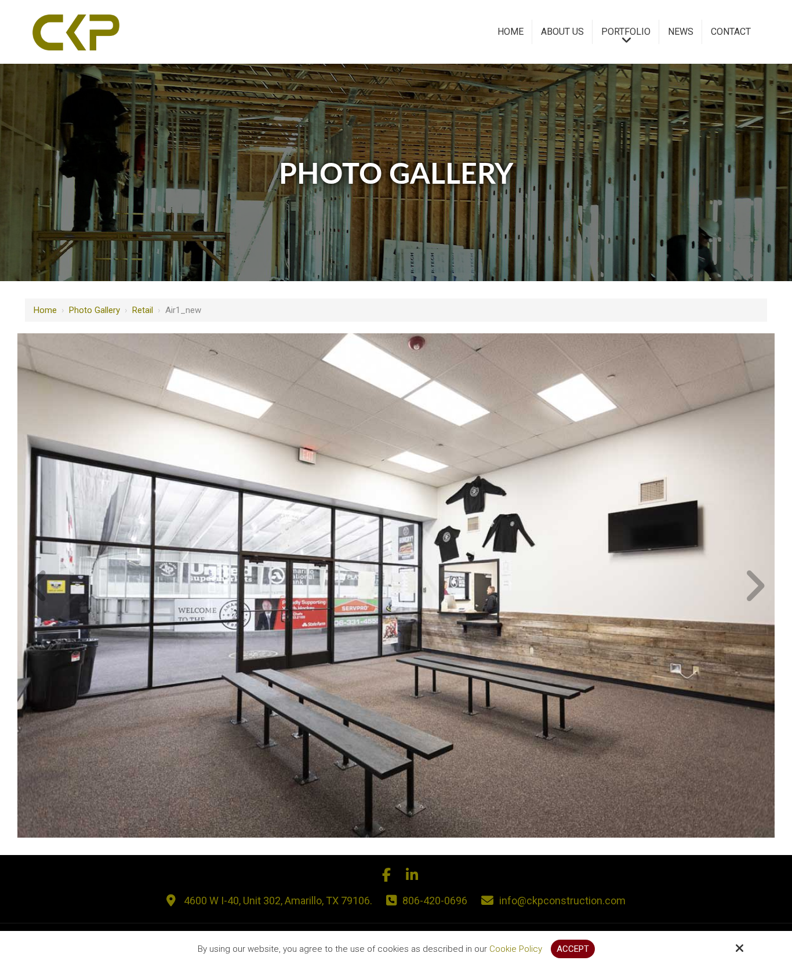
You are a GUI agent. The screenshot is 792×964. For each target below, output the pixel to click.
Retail (142, 310)
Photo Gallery (94, 310)
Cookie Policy (515, 949)
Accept (573, 949)
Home (45, 310)
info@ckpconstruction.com (562, 900)
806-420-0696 (434, 900)
